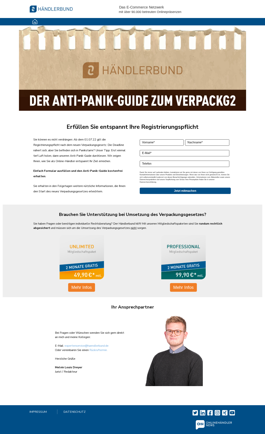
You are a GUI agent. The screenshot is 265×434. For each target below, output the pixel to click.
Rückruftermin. (98, 350)
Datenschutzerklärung (148, 182)
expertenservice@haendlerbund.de (87, 346)
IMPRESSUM (38, 412)
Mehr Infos (81, 287)
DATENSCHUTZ (74, 412)
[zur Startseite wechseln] (51, 7)
